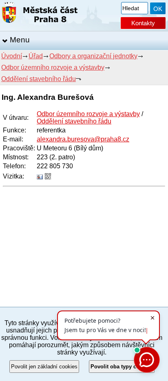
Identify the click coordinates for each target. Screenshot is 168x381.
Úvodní (11, 56)
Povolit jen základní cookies (44, 366)
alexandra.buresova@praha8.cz (83, 139)
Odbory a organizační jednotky (93, 56)
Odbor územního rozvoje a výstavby (52, 67)
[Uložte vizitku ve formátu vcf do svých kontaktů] (40, 177)
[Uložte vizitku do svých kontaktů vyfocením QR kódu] (48, 177)
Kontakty (143, 23)
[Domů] (39, 14)
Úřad (36, 56)
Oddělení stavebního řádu (38, 78)
